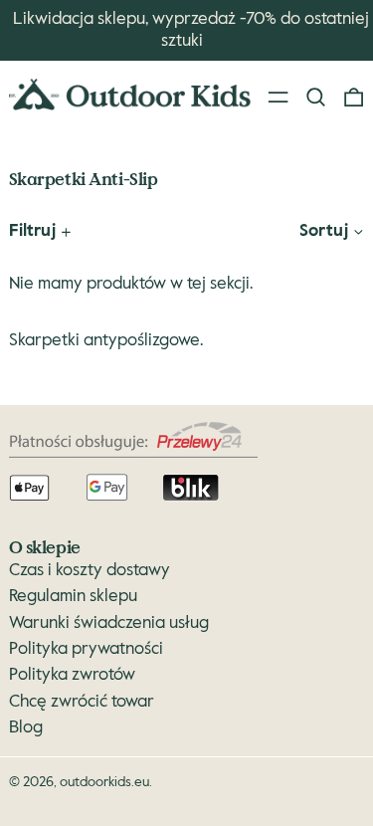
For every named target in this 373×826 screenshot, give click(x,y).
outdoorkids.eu (104, 782)
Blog (26, 728)
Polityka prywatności (86, 649)
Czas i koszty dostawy (89, 570)
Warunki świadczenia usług (109, 623)
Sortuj (323, 231)
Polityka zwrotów (72, 675)
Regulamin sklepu (73, 596)
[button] (315, 98)
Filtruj (32, 231)
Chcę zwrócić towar (81, 702)
